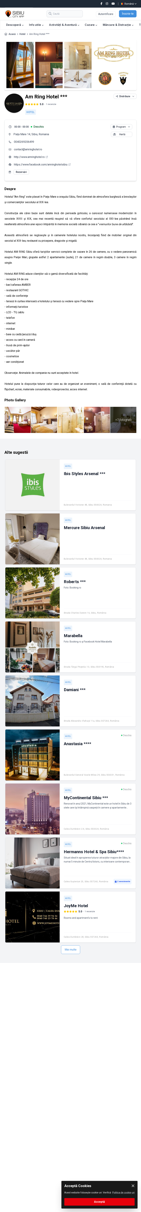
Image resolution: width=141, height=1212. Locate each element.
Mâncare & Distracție (117, 24)
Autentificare (105, 14)
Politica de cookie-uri (123, 1192)
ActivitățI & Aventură (63, 24)
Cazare (90, 24)
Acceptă (99, 1201)
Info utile (35, 24)
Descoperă (14, 24)
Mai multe (71, 949)
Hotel (22, 34)
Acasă (12, 34)
